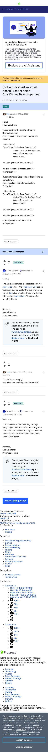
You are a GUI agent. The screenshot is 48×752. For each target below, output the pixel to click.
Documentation (12, 545)
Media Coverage (13, 678)
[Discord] (11, 620)
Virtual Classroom (14, 561)
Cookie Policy (21, 730)
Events (8, 563)
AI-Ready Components (24, 523)
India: (21, 592)
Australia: (23, 597)
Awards (8, 673)
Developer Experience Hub (18, 540)
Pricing (8, 532)
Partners (9, 559)
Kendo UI (4, 518)
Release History (12, 547)
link (11, 293)
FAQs (7, 566)
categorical (8, 287)
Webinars (9, 554)
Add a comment (10, 241)
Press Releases (12, 676)
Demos (8, 543)
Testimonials (11, 577)
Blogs (7, 552)
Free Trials (10, 529)
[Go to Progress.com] (8, 653)
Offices (8, 683)
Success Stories (12, 574)
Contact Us (10, 585)
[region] (24, 732)
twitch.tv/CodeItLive (21, 332)
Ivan (8, 114)
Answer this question (15, 500)
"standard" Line (30, 287)
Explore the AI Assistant (24, 65)
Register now (18, 338)
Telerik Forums (10, 9)
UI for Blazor (23, 9)
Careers (9, 680)
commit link (19, 296)
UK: (21, 590)
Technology (10, 671)
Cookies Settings (24, 747)
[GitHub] (11, 617)
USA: (21, 588)
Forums (8, 549)
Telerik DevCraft (8, 513)
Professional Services (15, 556)
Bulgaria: (23, 595)
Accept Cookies (24, 740)
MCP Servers (6, 523)
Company (9, 669)
